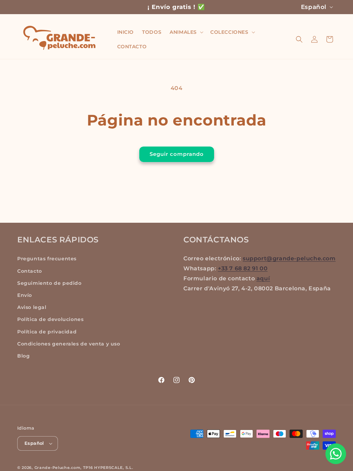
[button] (185, 32)
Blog (23, 356)
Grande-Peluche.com (57, 467)
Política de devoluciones (50, 319)
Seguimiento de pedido (49, 283)
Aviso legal (32, 307)
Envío (24, 295)
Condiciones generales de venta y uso (68, 344)
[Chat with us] (335, 453)
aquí (263, 278)
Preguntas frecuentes (47, 258)
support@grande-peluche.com (289, 258)
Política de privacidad (47, 332)
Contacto (29, 271)
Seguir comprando (177, 154)
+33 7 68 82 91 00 (243, 268)
